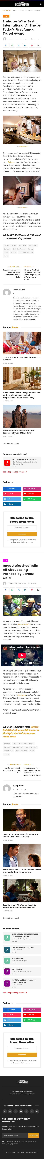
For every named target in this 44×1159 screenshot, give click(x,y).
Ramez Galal (8, 751)
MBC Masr (23, 744)
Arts (5, 560)
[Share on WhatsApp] (12, 45)
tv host (6, 754)
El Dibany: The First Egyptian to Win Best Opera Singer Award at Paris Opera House (32, 274)
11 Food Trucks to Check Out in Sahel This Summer (21, 358)
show (32, 751)
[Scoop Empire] (22, 4)
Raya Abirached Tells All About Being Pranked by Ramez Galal (11, 273)
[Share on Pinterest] (32, 45)
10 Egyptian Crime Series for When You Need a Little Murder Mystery (20, 835)
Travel (6, 16)
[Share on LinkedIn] (25, 45)
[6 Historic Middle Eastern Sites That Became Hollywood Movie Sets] (22, 416)
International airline (26, 252)
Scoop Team (13, 583)
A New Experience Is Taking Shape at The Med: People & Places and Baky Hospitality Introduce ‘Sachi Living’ (21, 395)
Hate (14, 744)
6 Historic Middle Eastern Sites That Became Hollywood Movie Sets (19, 431)
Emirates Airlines (19, 249)
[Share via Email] (38, 45)
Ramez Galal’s (24, 624)
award (14, 245)
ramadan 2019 (18, 747)
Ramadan (7, 747)
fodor (6, 252)
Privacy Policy (21, 542)
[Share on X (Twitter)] (19, 45)
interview (22, 695)
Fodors (11, 162)
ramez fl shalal (31, 747)
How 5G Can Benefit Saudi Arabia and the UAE (11, 770)
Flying (30, 249)
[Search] (40, 4)
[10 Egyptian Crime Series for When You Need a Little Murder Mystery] (22, 820)
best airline (33, 245)
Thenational (23, 146)
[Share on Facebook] (6, 45)
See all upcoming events (15, 472)
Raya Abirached (21, 751)
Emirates (7, 249)
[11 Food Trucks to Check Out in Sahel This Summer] (22, 343)
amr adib (7, 744)
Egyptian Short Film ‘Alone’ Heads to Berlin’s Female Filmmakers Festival (19, 906)
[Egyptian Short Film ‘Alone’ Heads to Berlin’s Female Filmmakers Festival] (22, 890)
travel (6, 256)
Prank (31, 744)
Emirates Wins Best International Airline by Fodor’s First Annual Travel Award (32, 771)
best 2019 (22, 245)
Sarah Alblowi (15, 39)
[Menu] (3, 4)
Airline (6, 245)
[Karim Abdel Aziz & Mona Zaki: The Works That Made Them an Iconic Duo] (22, 855)
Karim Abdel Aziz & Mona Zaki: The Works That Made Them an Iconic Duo (22, 870)
